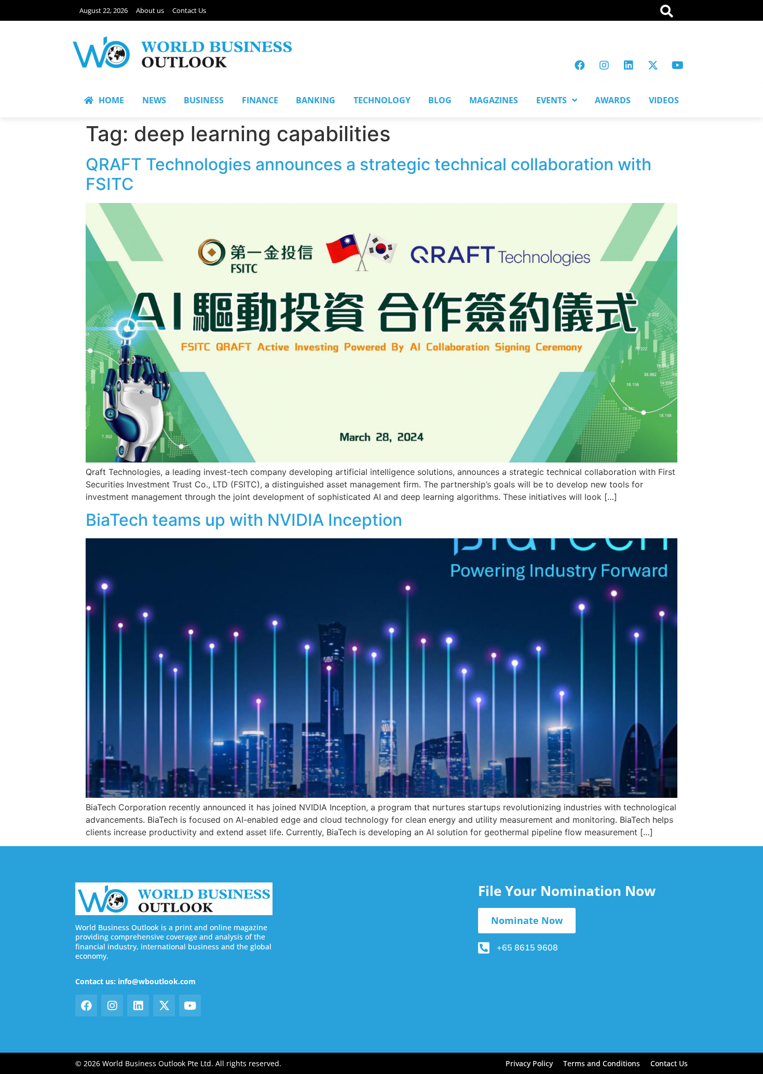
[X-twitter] (653, 65)
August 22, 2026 (103, 10)
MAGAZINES (493, 100)
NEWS (154, 100)
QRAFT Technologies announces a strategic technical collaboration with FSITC (368, 174)
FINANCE (260, 100)
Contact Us (189, 10)
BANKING (315, 100)
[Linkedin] (628, 65)
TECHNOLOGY (382, 100)
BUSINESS (204, 100)
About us (150, 10)
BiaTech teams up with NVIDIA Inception (244, 520)
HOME (111, 100)
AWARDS (613, 100)
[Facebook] (579, 65)
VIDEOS (664, 100)
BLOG (440, 100)
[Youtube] (677, 65)
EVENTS (551, 100)
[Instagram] (604, 65)
